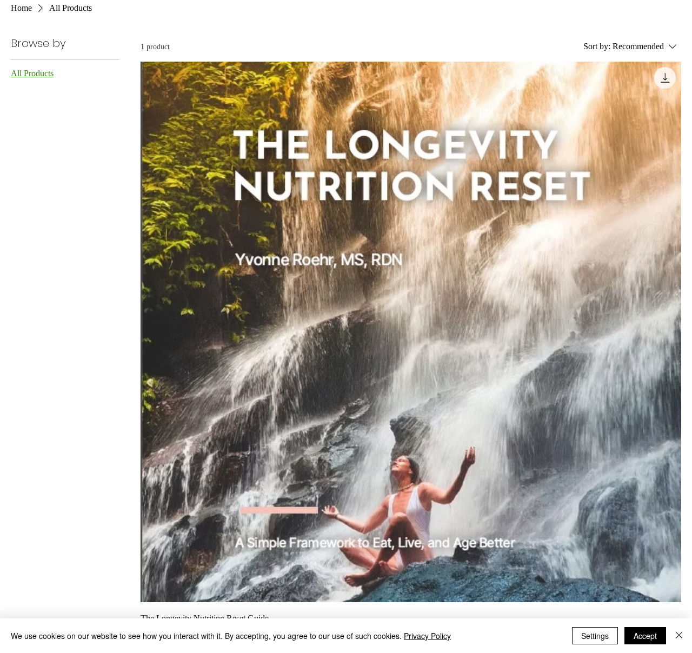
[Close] (679, 635)
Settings (595, 635)
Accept (645, 635)
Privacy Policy (427, 635)
